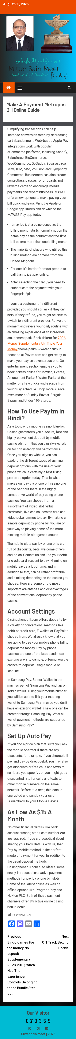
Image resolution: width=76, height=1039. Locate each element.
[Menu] (19, 87)
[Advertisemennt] (38, 68)
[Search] (69, 88)
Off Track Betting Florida (55, 942)
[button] (19, 87)
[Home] (9, 88)
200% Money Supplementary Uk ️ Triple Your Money (36, 343)
